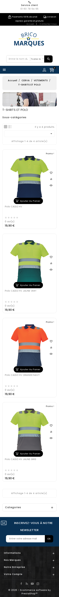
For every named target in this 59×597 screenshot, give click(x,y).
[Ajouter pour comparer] (51, 179)
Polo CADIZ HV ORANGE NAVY (22, 375)
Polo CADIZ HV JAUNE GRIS (20, 459)
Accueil (30, 24)
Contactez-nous (48, 24)
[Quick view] (51, 185)
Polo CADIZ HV (13, 206)
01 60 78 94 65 (29, 8)
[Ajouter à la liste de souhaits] (51, 172)
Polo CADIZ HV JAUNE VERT (21, 290)
